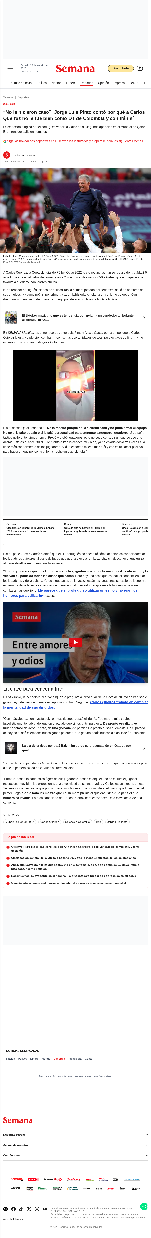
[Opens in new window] (13, 1209)
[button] (75, 642)
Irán (98, 821)
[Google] (5, 1209)
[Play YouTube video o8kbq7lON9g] (75, 642)
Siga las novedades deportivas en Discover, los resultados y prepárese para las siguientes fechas (75, 141)
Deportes (23, 97)
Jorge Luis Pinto (117, 821)
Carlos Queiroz (49, 821)
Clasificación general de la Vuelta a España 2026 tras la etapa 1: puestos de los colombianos (30, 531)
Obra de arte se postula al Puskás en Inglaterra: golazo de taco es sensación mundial (86, 531)
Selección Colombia (77, 821)
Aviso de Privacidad (18, 1219)
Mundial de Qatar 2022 (19, 821)
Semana (8, 97)
